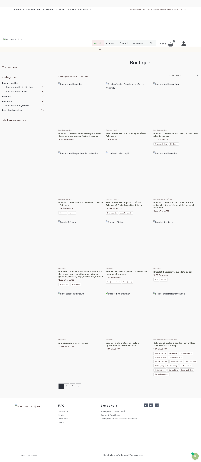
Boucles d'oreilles (10, 83)
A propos (110, 43)
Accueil (98, 43)
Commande (63, 411)
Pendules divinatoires (55, 9)
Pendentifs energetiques (17, 105)
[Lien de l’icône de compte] (183, 43)
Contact (124, 43)
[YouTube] (157, 405)
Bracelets (72, 9)
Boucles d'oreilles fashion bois (19, 87)
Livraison (62, 415)
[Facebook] (146, 405)
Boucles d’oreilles (34, 9)
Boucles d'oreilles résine (17, 91)
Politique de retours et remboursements (119, 418)
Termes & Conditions (110, 415)
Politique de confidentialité (113, 411)
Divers (61, 422)
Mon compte (138, 43)
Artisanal (17, 9)
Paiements (63, 418)
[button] (22, 9)
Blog (152, 43)
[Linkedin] (151, 405)
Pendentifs (83, 9)
